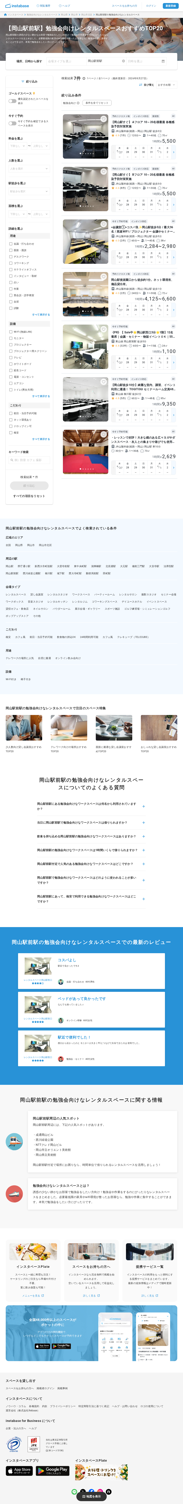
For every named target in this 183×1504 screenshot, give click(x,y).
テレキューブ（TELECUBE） (133, 637)
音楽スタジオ (35, 601)
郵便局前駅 (92, 573)
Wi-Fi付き (11, 679)
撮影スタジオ (149, 594)
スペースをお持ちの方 (124, 5)
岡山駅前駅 (12, 573)
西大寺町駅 (75, 573)
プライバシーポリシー (63, 1406)
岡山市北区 (86, 14)
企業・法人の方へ (16, 1428)
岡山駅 (9, 566)
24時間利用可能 (89, 637)
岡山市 (74, 14)
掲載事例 (62, 1388)
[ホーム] (17, 5)
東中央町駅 (80, 566)
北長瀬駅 (111, 566)
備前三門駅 (138, 566)
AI (173, 116)
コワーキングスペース (104, 601)
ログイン (151, 5)
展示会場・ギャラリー (87, 608)
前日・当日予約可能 (41, 637)
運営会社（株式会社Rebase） (23, 1410)
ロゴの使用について (152, 1406)
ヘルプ (66, 5)
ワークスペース (81, 594)
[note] (109, 1492)
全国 (8, 545)
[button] (91, 808)
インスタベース (15, 14)
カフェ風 (20, 637)
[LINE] (74, 1492)
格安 (8, 637)
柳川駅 (49, 573)
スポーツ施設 (112, 608)
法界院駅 (169, 566)
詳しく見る (89, 1295)
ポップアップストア (17, 615)
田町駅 (107, 573)
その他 (37, 615)
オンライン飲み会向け (68, 658)
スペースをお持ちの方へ (20, 1388)
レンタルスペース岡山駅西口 (38, 980)
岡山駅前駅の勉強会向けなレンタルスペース (118, 14)
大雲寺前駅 (63, 566)
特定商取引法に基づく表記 (93, 1406)
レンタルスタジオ (58, 594)
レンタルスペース (16, 594)
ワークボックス (15, 601)
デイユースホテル (132, 601)
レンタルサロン (128, 594)
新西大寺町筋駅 (44, 566)
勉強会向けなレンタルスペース (42, 14)
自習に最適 (44, 658)
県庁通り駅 (24, 566)
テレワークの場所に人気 (20, 658)
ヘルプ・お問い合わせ (125, 1406)
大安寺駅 (154, 566)
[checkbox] (11, 244)
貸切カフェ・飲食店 (17, 608)
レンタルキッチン (58, 601)
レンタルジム (80, 601)
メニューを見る (31, 1295)
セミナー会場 (168, 594)
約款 (44, 1406)
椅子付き (26, 679)
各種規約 (34, 1406)
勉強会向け (69, 103)
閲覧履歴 (45, 5)
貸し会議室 (36, 594)
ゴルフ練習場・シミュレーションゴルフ (147, 608)
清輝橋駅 (96, 566)
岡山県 (64, 14)
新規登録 (171, 5)
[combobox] (106, 61)
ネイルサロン (40, 608)
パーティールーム (104, 594)
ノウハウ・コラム (16, 1406)
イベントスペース (157, 601)
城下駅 (61, 573)
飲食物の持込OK (66, 637)
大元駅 (124, 566)
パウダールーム (62, 608)
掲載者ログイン (46, 1388)
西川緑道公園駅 (32, 573)
